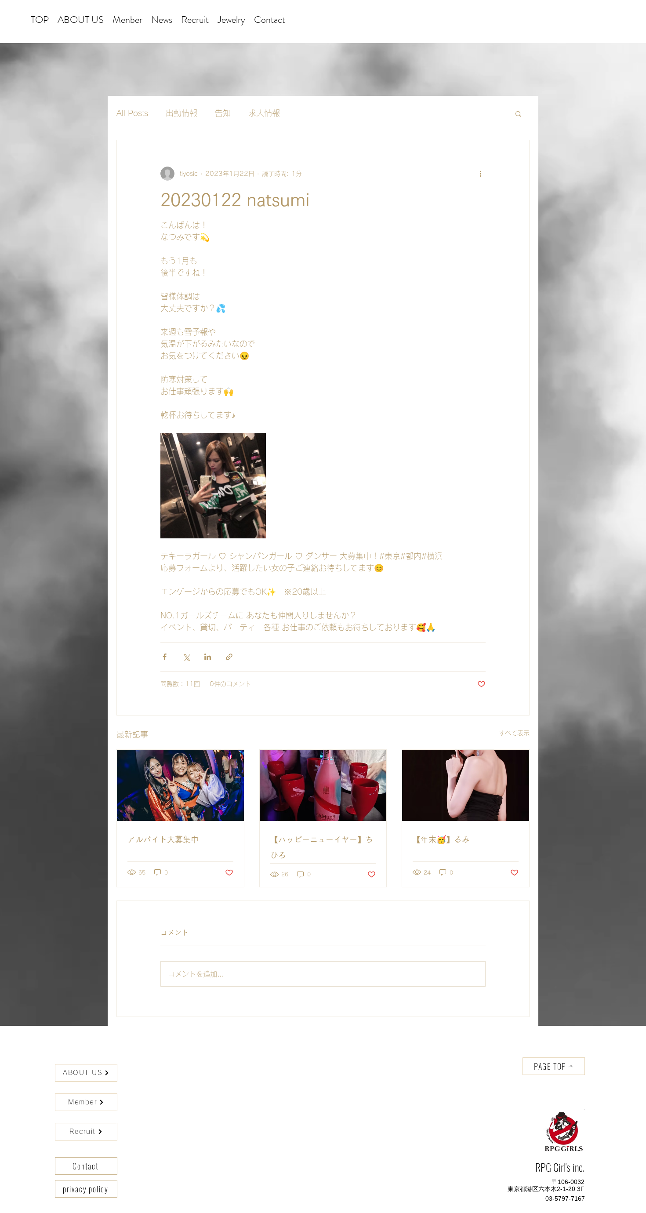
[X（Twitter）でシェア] (186, 657)
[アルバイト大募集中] (180, 785)
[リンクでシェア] (229, 657)
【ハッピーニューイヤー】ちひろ (321, 847)
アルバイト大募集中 (163, 839)
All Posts (132, 113)
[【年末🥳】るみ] (465, 785)
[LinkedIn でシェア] (207, 657)
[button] (518, 113)
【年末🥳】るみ (441, 839)
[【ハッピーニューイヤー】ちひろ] (323, 785)
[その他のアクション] (480, 173)
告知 (223, 113)
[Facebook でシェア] (164, 657)
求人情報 (264, 113)
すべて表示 (514, 733)
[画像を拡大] (213, 485)
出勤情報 (181, 113)
